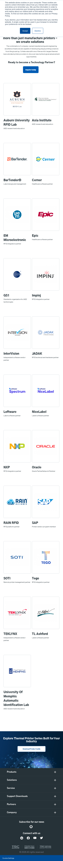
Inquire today (30, 70)
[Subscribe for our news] (31, 826)
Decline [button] (38, 30)
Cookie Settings (8, 858)
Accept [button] (25, 30)
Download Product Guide (31, 749)
